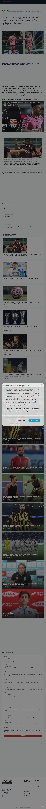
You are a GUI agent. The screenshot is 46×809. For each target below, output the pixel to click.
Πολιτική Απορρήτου (20, 405)
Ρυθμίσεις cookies (11, 405)
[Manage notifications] (43, 806)
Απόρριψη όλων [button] (21, 420)
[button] (12, 423)
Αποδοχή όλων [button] (34, 420)
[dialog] (23, 404)
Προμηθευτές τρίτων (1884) (25, 395)
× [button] (41, 384)
